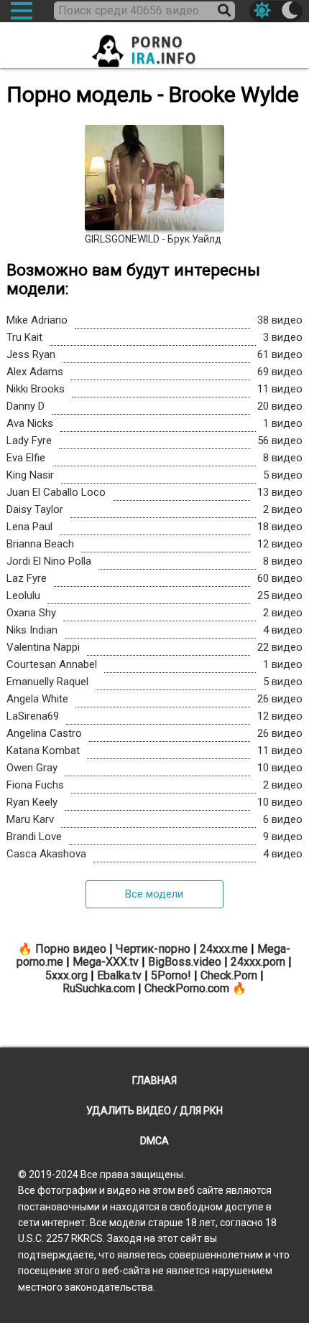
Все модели (154, 894)
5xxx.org (66, 975)
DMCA (154, 1141)
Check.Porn (228, 975)
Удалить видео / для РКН (154, 1110)
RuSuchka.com (99, 988)
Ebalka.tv (119, 975)
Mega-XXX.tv (106, 962)
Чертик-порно (153, 949)
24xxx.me (224, 949)
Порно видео (70, 949)
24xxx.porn (258, 962)
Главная (154, 1080)
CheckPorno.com (186, 988)
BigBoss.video (184, 962)
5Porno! (171, 975)
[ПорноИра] (154, 46)
